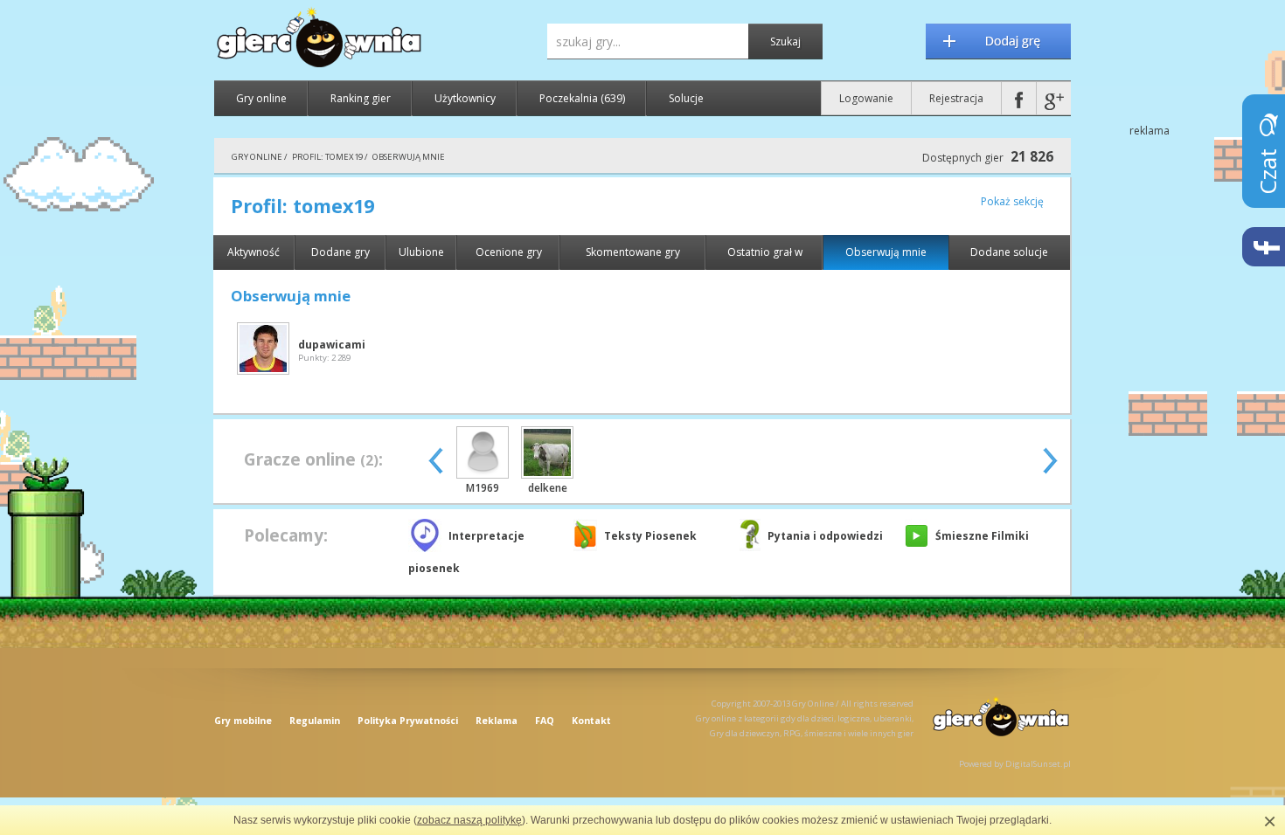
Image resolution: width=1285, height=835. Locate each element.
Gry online (261, 98)
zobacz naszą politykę (469, 820)
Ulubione (421, 252)
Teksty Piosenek (650, 535)
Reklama (496, 720)
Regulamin (314, 720)
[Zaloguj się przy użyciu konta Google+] (1054, 98)
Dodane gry (340, 252)
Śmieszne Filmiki (982, 535)
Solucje (686, 98)
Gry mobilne (243, 720)
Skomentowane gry (633, 252)
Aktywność (253, 252)
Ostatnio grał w (764, 252)
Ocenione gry (509, 252)
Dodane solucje (1009, 252)
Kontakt (591, 720)
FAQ (544, 720)
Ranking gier (360, 98)
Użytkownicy (465, 98)
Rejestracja (956, 98)
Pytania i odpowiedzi (825, 535)
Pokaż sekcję (1012, 201)
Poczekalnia (582, 98)
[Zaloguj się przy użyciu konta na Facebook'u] (1019, 98)
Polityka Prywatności (408, 720)
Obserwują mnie (886, 252)
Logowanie (866, 98)
